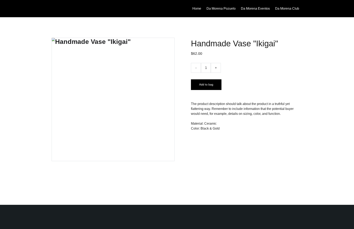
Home (196, 8)
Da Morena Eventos (255, 8)
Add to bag (206, 84)
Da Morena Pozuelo (221, 8)
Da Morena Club (287, 8)
